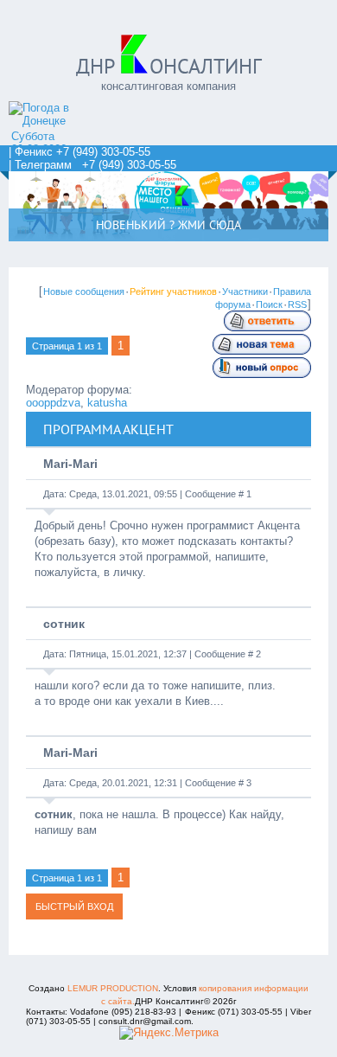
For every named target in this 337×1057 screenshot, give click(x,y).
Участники (245, 291)
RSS (297, 304)
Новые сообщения (83, 291)
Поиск (269, 304)
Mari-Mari (70, 464)
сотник (64, 624)
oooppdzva (53, 402)
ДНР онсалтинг (169, 66)
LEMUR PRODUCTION (112, 988)
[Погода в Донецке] (56, 120)
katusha (107, 402)
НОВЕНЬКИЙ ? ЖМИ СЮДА (168, 225)
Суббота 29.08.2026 (39, 143)
